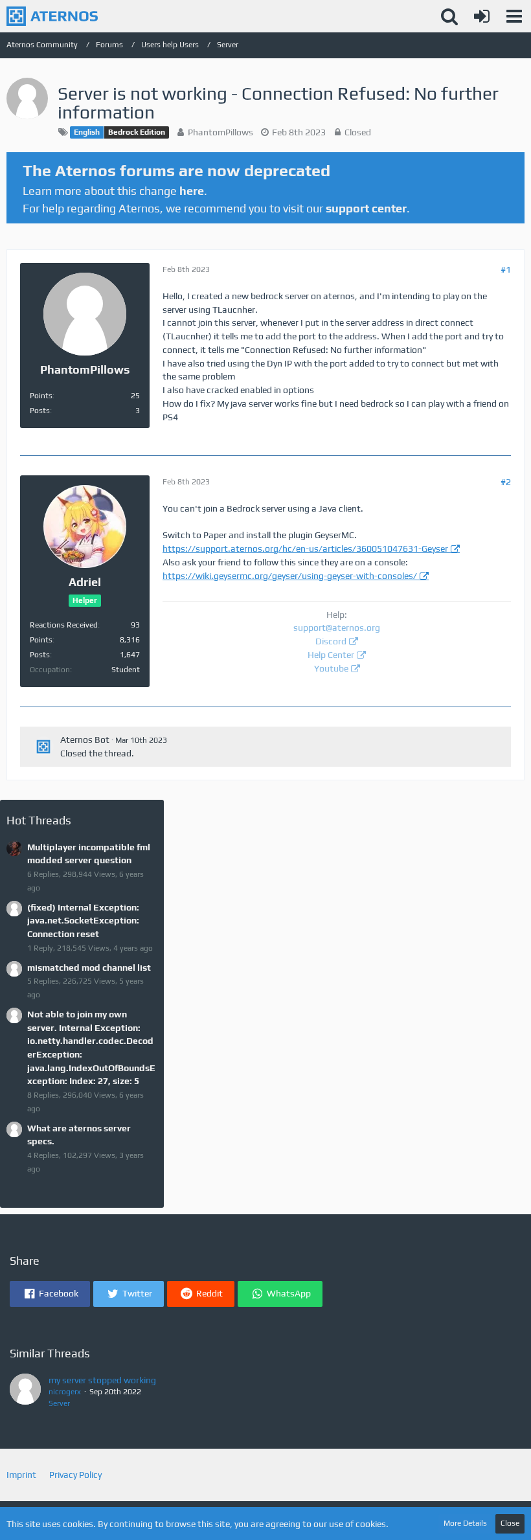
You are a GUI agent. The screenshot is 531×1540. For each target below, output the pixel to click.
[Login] (482, 16)
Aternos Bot (84, 739)
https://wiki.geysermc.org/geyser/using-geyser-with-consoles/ (290, 576)
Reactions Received (64, 624)
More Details (465, 1523)
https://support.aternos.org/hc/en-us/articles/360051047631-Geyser (305, 548)
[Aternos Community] (52, 16)
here (191, 191)
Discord (330, 641)
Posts (40, 410)
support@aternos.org (336, 627)
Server (59, 1403)
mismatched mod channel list (89, 967)
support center (366, 208)
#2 (506, 482)
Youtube (331, 668)
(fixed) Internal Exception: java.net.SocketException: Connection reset (83, 920)
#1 (506, 269)
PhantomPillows (220, 132)
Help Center (331, 655)
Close (510, 1523)
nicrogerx (65, 1391)
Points (41, 395)
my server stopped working (102, 1380)
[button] (514, 16)
